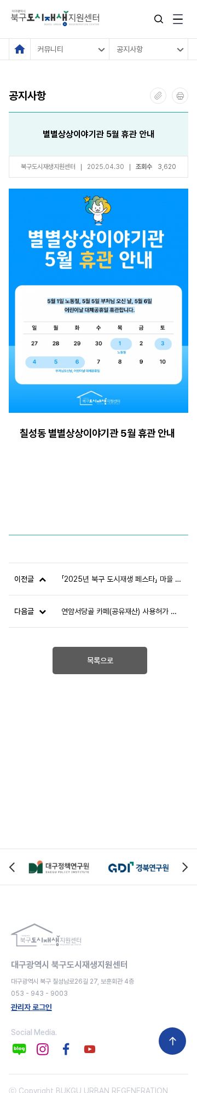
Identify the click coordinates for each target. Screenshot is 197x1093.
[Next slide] (184, 866)
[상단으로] (172, 1041)
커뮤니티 (50, 49)
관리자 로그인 (31, 1007)
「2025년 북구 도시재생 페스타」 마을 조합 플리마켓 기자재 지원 (122, 579)
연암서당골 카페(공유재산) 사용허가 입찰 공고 (122, 611)
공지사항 (130, 49)
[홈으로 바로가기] (19, 49)
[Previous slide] (12, 866)
